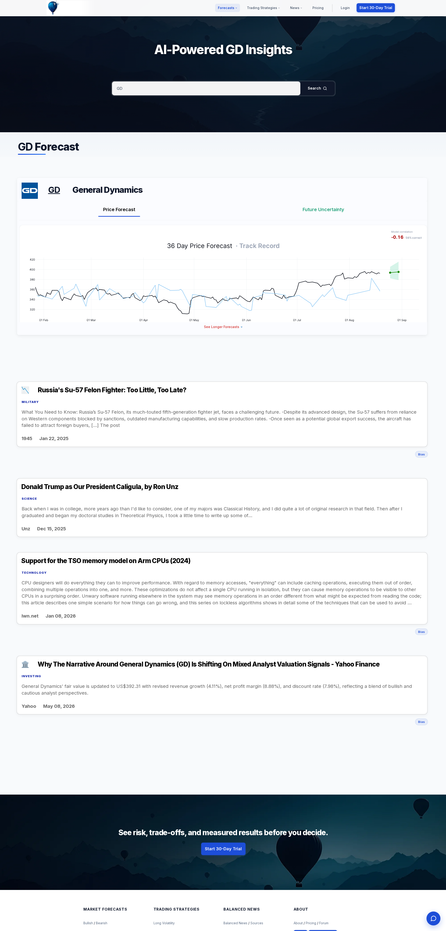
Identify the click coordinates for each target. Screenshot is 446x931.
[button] (223, 327)
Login (345, 8)
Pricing (318, 8)
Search (314, 88)
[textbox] (206, 88)
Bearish (101, 923)
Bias (421, 454)
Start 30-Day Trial (375, 7)
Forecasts (226, 8)
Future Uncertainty (323, 209)
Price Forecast (119, 209)
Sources (256, 923)
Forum (323, 923)
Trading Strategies (262, 8)
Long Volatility (164, 923)
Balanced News (235, 923)
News (295, 8)
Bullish (88, 923)
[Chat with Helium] (433, 918)
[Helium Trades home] (68, 8)
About (298, 923)
